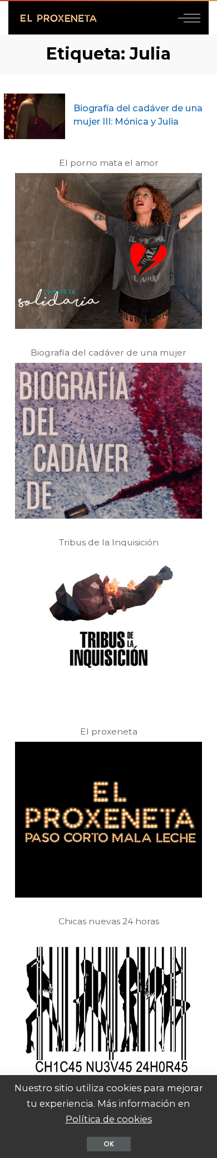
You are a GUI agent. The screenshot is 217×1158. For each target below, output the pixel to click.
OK (108, 1144)
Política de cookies (109, 1119)
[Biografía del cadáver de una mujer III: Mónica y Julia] (34, 116)
